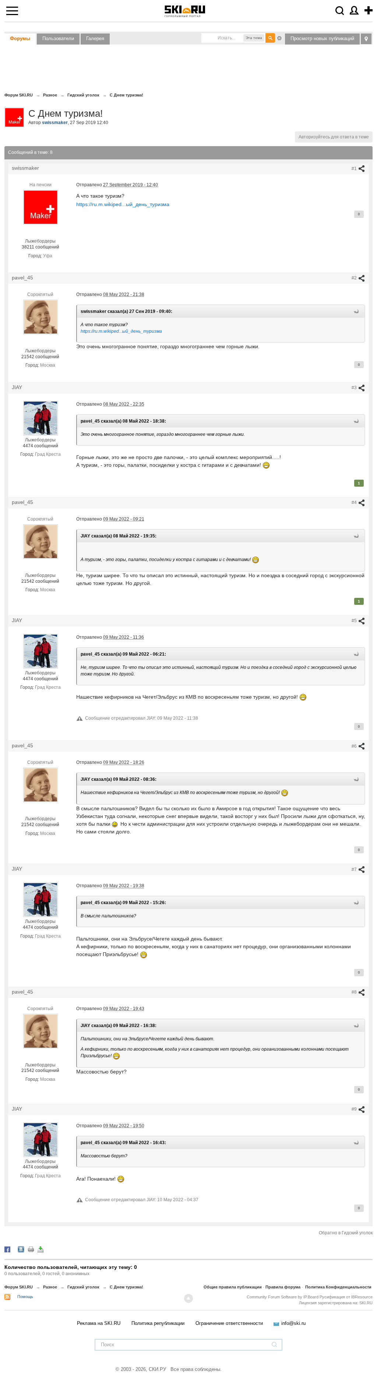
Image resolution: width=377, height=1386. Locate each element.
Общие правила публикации (233, 1287)
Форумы (20, 38)
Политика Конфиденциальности (338, 1287)
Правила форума (282, 1287)
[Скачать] (40, 1249)
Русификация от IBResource (345, 1297)
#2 (355, 278)
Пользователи (58, 38)
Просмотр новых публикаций (322, 38)
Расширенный (279, 37)
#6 (355, 746)
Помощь (25, 1296)
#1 (355, 168)
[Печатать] (31, 1249)
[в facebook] (7, 1249)
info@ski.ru (293, 1323)
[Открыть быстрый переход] (366, 38)
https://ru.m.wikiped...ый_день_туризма (122, 204)
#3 (355, 387)
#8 (355, 992)
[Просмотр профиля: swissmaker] (40, 207)
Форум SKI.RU (18, 1287)
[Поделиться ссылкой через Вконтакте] (21, 1249)
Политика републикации (157, 1323)
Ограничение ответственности (229, 1323)
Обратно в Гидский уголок (346, 1232)
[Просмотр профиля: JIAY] (40, 417)
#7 (355, 869)
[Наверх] (188, 1298)
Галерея (95, 38)
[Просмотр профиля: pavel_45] (40, 316)
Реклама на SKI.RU (98, 1323)
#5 (355, 620)
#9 (355, 1109)
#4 (355, 502)
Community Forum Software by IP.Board (282, 1297)
